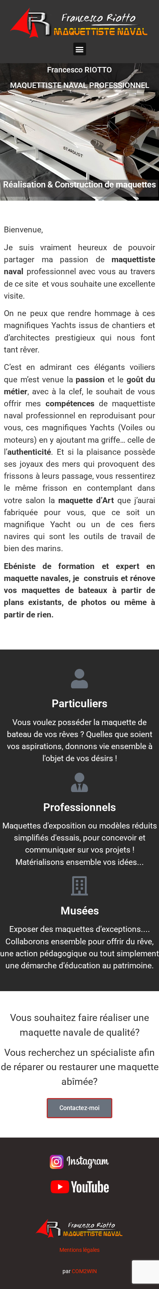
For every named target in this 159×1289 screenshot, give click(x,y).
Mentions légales (79, 1250)
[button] (79, 49)
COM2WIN (84, 1271)
